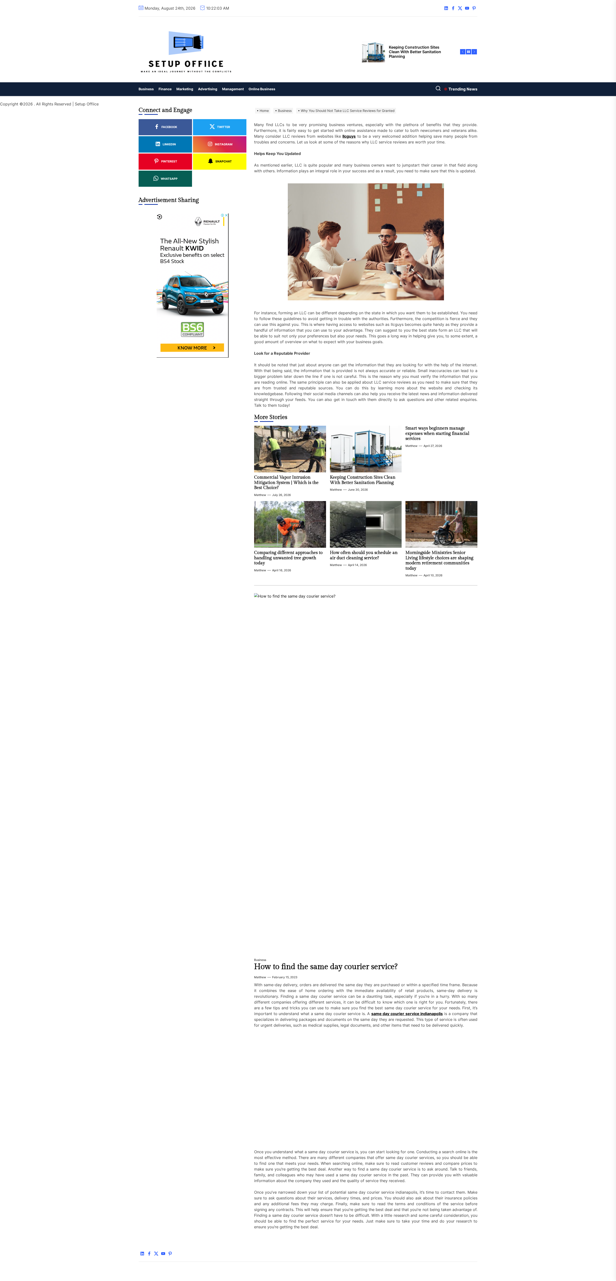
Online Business (262, 89)
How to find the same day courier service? (326, 966)
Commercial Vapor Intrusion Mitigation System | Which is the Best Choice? (286, 482)
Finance (165, 89)
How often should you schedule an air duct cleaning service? (364, 555)
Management (233, 89)
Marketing (184, 89)
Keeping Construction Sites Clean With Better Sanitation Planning (362, 480)
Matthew (260, 495)
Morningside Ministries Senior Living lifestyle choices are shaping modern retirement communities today (439, 560)
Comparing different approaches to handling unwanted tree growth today (288, 558)
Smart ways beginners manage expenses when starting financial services (437, 433)
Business (146, 89)
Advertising (207, 89)
